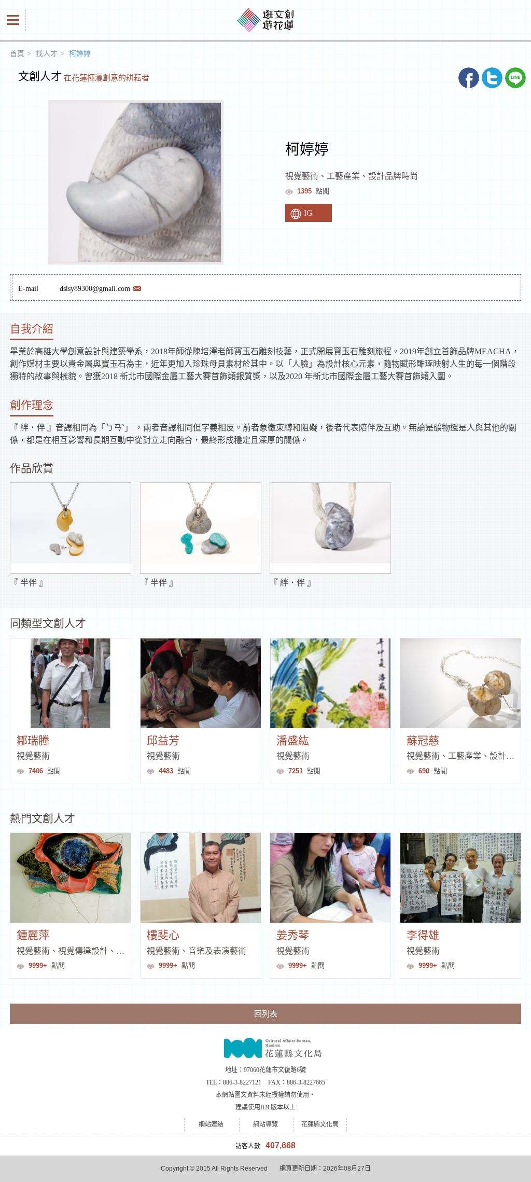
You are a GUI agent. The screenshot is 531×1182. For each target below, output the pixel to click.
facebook (468, 77)
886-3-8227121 (242, 1082)
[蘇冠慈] (460, 683)
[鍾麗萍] (70, 878)
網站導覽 (265, 1124)
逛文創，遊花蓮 (265, 20)
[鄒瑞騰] (70, 683)
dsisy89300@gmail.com (95, 289)
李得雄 (423, 935)
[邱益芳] (201, 683)
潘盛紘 (292, 740)
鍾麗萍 (33, 935)
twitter (492, 77)
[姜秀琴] (330, 878)
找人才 (47, 54)
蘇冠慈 (423, 740)
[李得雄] (460, 878)
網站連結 (211, 1124)
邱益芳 (163, 740)
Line (515, 77)
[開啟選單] (13, 20)
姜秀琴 (292, 935)
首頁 (17, 54)
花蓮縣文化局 (266, 1047)
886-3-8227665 (306, 1082)
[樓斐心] (201, 878)
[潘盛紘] (330, 683)
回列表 (265, 1013)
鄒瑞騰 (33, 740)
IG (308, 212)
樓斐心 (163, 935)
